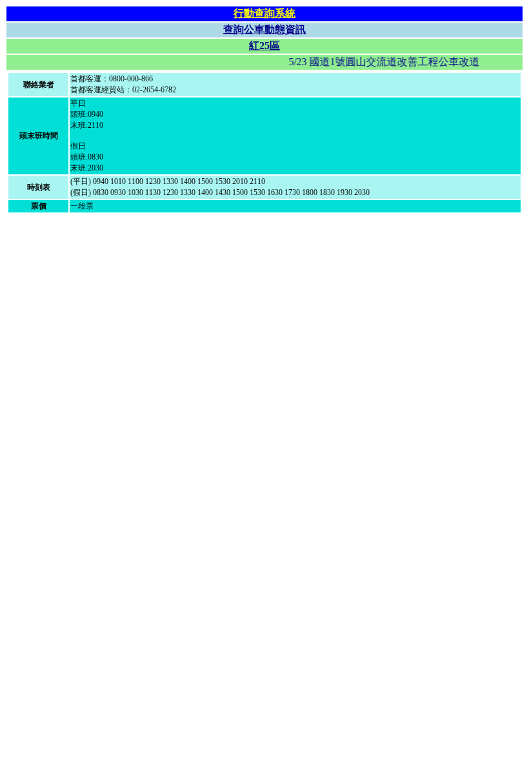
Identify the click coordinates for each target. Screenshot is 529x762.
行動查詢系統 (264, 13)
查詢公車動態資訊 (264, 29)
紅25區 (264, 45)
